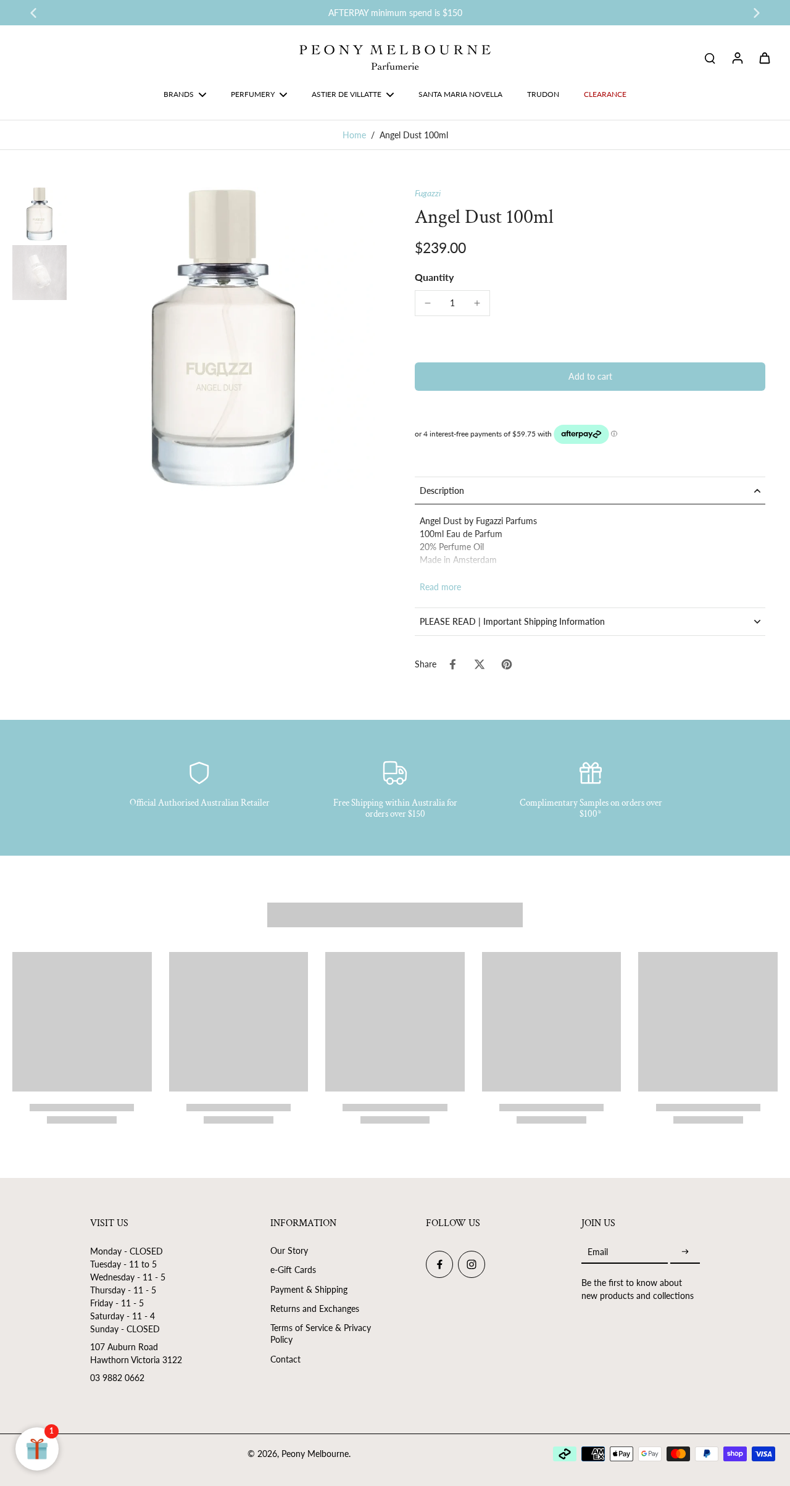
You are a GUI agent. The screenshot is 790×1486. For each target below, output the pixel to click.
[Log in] (736, 57)
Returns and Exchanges (314, 1308)
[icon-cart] (764, 57)
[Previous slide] (33, 13)
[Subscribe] (685, 1252)
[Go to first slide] (757, 13)
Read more (440, 587)
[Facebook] (439, 1264)
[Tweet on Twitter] (479, 664)
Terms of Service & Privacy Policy (320, 1333)
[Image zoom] (223, 339)
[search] (709, 57)
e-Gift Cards (293, 1269)
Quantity (434, 277)
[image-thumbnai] (39, 214)
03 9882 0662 (117, 1377)
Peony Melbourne (315, 1453)
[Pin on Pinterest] (506, 664)
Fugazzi (428, 193)
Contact (285, 1359)
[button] (590, 376)
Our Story (289, 1250)
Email (598, 1251)
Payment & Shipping (308, 1289)
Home (354, 135)
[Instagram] (471, 1264)
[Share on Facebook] (452, 664)
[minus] (427, 303)
